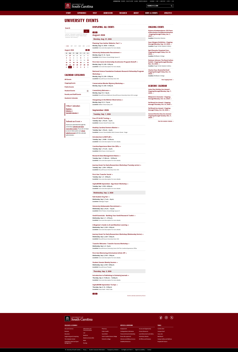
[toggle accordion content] (87, 91)
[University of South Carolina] (79, 319)
